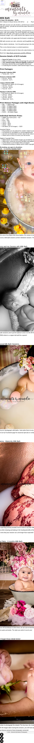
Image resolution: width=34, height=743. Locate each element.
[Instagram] (17, 741)
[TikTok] (17, 738)
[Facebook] (17, 734)
